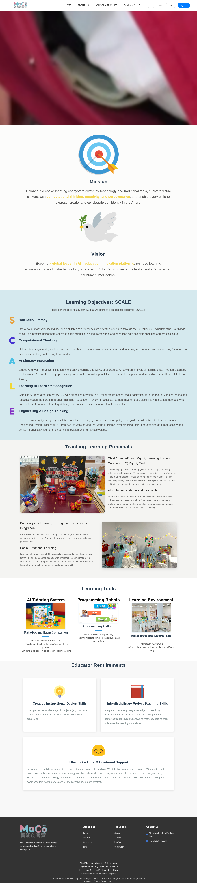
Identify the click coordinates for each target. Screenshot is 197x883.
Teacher (117, 838)
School (117, 833)
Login (170, 5)
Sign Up (183, 5)
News (85, 847)
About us (83, 5)
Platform (118, 842)
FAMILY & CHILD (132, 5)
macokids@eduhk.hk (158, 841)
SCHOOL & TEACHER (106, 5)
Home (68, 5)
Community (119, 847)
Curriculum (87, 842)
